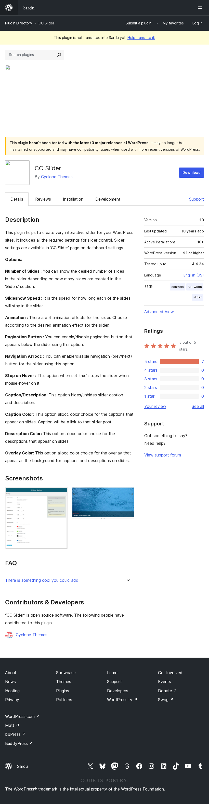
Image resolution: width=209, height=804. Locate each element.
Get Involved (170, 672)
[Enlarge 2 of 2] (127, 494)
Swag (166, 699)
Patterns (64, 699)
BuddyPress (19, 743)
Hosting (12, 690)
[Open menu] (201, 7)
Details (16, 199)
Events (164, 681)
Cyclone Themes (57, 176)
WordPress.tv (122, 699)
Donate (167, 690)
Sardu (22, 766)
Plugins (62, 690)
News (10, 681)
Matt (12, 725)
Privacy (12, 699)
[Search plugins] (59, 55)
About (10, 672)
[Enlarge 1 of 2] (60, 494)
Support (196, 199)
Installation (73, 199)
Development (107, 199)
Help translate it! (141, 37)
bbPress (15, 734)
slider (197, 297)
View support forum (162, 455)
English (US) (194, 275)
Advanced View (159, 311)
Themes (63, 681)
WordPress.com (22, 716)
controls (177, 287)
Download (191, 172)
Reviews (43, 199)
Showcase (66, 672)
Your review (155, 406)
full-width (195, 287)
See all (198, 406)
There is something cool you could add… (43, 580)
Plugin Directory (18, 23)
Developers (117, 690)
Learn (112, 672)
